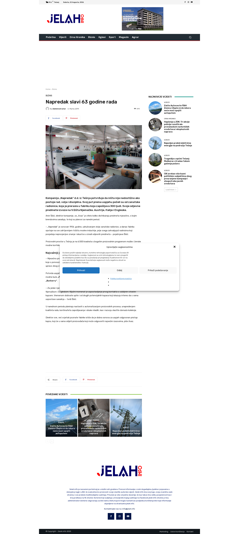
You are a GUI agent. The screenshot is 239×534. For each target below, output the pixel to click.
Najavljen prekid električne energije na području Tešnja (126, 432)
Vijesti (61, 422)
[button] (174, 247)
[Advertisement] (119, 64)
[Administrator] (48, 108)
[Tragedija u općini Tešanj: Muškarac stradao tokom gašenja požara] (155, 159)
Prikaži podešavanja (158, 270)
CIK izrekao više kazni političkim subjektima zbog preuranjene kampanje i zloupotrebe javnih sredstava (178, 178)
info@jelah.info (128, 509)
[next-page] (52, 441)
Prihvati (81, 270)
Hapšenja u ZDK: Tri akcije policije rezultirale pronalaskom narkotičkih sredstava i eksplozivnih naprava (93, 428)
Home (48, 89)
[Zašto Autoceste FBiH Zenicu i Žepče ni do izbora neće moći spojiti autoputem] (61, 418)
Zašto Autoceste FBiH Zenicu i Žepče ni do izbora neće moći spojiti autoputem (61, 430)
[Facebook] (185, 2)
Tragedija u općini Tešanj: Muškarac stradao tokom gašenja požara (177, 161)
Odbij (119, 270)
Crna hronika (93, 420)
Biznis (54, 89)
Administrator (59, 109)
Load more (170, 189)
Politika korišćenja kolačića (121, 278)
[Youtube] (191, 2)
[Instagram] (188, 2)
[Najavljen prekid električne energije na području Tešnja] (126, 418)
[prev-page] (47, 441)
